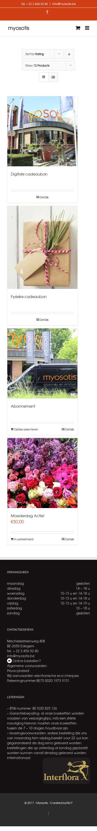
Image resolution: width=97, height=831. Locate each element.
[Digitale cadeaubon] (42, 131)
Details (44, 197)
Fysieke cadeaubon (29, 296)
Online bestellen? (26, 660)
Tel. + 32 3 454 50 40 (34, 4)
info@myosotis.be (64, 4)
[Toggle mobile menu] (87, 27)
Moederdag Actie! (27, 515)
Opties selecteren (26, 429)
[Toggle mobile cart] (78, 27)
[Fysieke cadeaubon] (42, 247)
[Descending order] (69, 54)
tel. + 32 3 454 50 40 (22, 650)
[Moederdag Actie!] (42, 473)
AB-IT (69, 803)
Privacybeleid (18, 670)
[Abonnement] (42, 363)
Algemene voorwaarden (27, 665)
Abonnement (23, 406)
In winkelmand (23, 539)
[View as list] (53, 77)
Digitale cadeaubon (29, 174)
